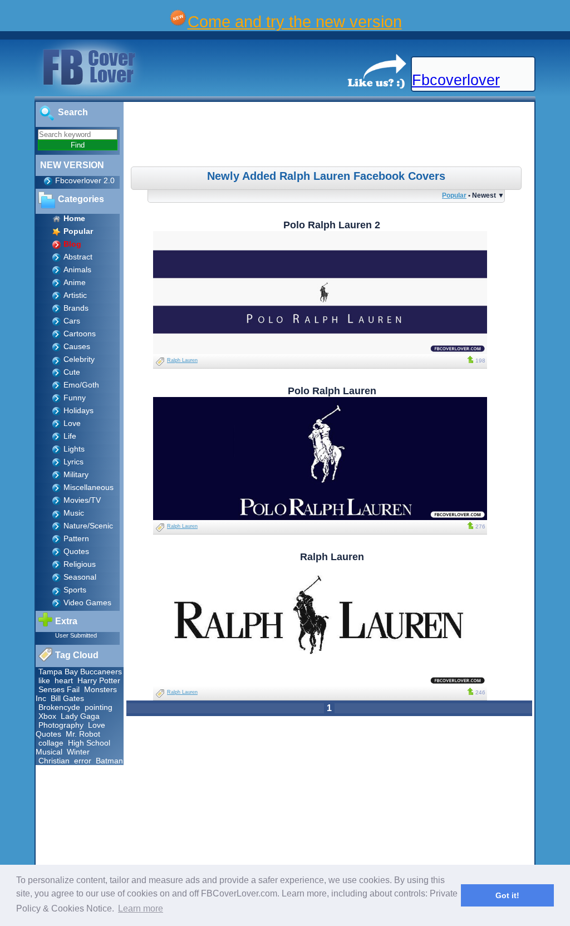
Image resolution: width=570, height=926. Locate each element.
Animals (77, 269)
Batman (109, 760)
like (44, 680)
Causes (76, 346)
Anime (74, 282)
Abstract (77, 256)
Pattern (76, 538)
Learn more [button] (140, 908)
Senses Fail (59, 689)
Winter (78, 751)
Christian (54, 760)
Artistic (75, 295)
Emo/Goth (81, 384)
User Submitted (76, 635)
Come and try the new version (295, 21)
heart (64, 680)
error (82, 760)
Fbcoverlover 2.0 (85, 180)
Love (72, 423)
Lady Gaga (80, 716)
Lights (74, 448)
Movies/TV (82, 500)
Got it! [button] (507, 895)
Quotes (76, 551)
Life (69, 436)
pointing (98, 707)
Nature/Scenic (88, 525)
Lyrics (73, 461)
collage (50, 742)
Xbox (47, 716)
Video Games (87, 602)
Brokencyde (59, 707)
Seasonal (79, 576)
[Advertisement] (330, 136)
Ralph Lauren (182, 360)
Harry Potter (98, 680)
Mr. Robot (83, 733)
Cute (71, 372)
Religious (79, 564)
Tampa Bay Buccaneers (80, 671)
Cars (71, 320)
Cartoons (79, 333)
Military (76, 474)
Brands (76, 307)
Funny (74, 397)
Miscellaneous (88, 487)
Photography (60, 725)
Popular (454, 195)
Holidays (78, 410)
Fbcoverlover (456, 80)
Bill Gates (67, 698)
